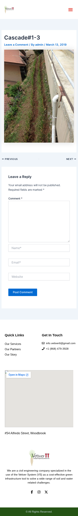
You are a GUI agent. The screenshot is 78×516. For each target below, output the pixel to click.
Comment (15, 198)
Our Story (11, 354)
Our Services (13, 343)
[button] (70, 9)
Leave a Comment (16, 44)
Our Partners (13, 349)
